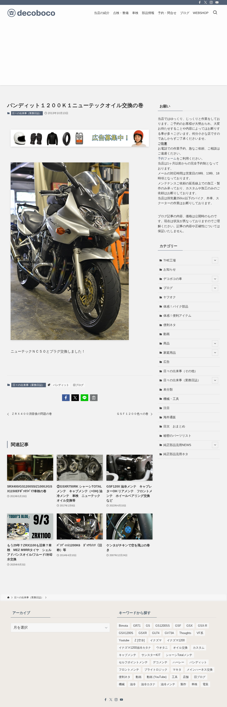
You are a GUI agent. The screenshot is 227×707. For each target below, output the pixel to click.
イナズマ (156, 640)
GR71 (137, 625)
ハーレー (178, 662)
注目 (166, 408)
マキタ (177, 669)
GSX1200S (126, 633)
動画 (166, 334)
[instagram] (211, 2)
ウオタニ (162, 647)
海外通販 (169, 417)
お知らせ (169, 269)
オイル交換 (180, 647)
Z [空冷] (140, 640)
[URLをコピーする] (94, 397)
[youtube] (217, 2)
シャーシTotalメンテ (179, 655)
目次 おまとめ (174, 426)
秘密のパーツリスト (177, 435)
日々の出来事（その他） (180, 371)
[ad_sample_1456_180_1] (80, 145)
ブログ (168, 288)
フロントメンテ (129, 669)
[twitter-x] (205, 2)
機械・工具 (171, 399)
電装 (205, 684)
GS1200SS (162, 625)
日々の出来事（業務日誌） (26, 113)
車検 (194, 684)
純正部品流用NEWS (177, 445)
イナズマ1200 (176, 640)
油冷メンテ (168, 684)
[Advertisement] (113, 54)
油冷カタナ (148, 684)
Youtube (124, 640)
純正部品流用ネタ (175, 454)
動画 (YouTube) (156, 677)
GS (148, 625)
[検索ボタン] (215, 13)
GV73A (169, 633)
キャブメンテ (127, 655)
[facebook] (200, 2)
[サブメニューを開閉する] (215, 260)
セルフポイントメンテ (133, 662)
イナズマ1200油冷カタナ (135, 647)
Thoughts (185, 633)
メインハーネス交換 (200, 669)
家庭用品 (169, 352)
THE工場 (169, 260)
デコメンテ (160, 662)
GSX (189, 625)
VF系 (200, 633)
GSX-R (202, 625)
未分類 (168, 389)
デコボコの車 (172, 278)
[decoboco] (31, 12)
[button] (66, 397)
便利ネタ (169, 325)
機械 (122, 684)
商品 (166, 343)
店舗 (186, 677)
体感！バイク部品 (175, 306)
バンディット (61, 385)
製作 (183, 684)
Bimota (123, 625)
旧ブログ (78, 385)
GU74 (155, 633)
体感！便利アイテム (177, 315)
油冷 (133, 684)
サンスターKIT (150, 655)
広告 (166, 361)
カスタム (198, 647)
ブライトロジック (155, 669)
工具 (175, 677)
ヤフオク (169, 297)
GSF (178, 625)
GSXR (143, 633)
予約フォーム (167, 158)
